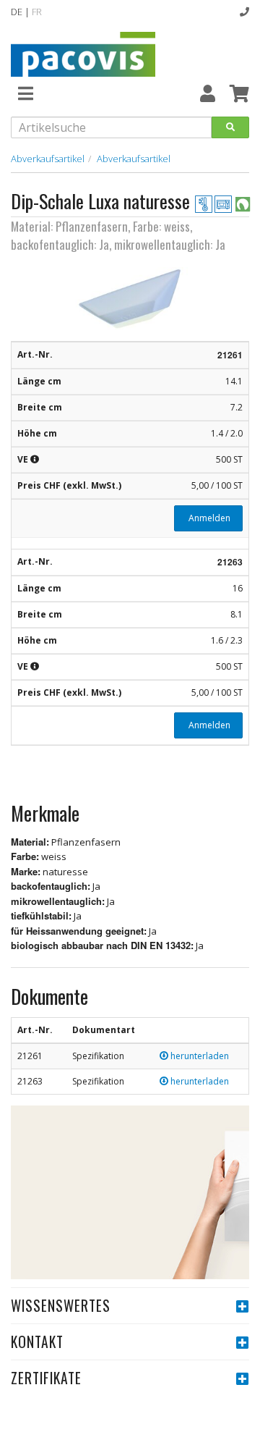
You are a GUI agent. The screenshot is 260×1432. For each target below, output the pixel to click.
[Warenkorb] (239, 93)
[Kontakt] (244, 11)
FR (37, 11)
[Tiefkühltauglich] (204, 203)
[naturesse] (242, 203)
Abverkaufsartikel (47, 158)
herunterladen (198, 1056)
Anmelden (208, 518)
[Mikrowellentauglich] (224, 203)
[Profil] (207, 93)
